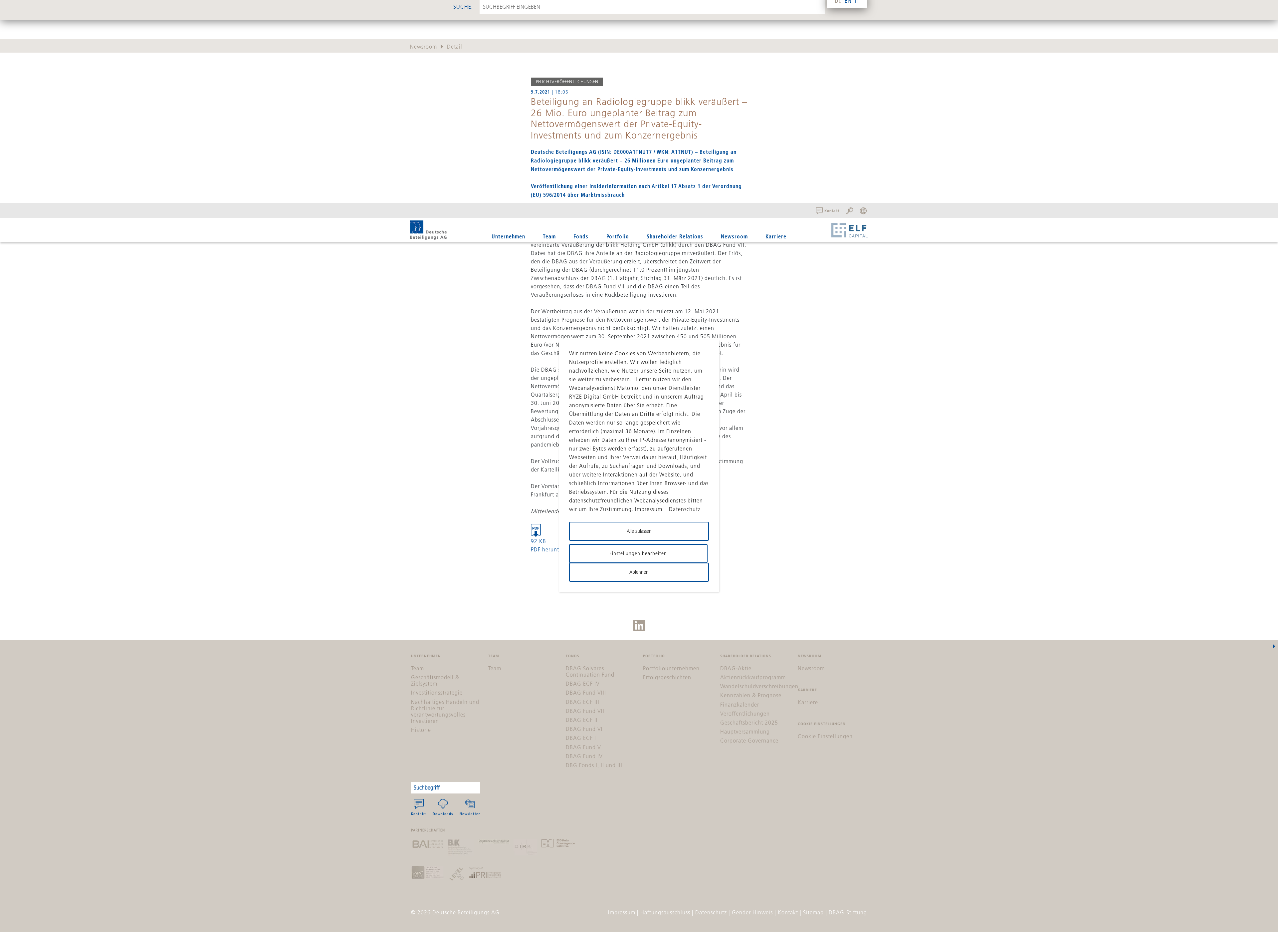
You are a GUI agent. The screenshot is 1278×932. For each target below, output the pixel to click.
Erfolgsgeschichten (667, 677)
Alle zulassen (639, 531)
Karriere (775, 236)
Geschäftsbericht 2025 (749, 722)
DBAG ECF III (582, 702)
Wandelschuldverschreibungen (759, 686)
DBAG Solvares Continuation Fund (590, 671)
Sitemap (813, 912)
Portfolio (617, 236)
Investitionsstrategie (437, 692)
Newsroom (734, 236)
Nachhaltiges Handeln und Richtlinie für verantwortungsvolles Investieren (445, 712)
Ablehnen (639, 572)
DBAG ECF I (581, 738)
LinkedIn (639, 625)
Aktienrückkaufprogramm (753, 677)
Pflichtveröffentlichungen (567, 82)
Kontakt (418, 813)
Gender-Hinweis (752, 912)
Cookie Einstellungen (825, 736)
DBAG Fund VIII (586, 692)
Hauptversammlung (745, 731)
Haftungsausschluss (665, 912)
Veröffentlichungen (745, 713)
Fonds (580, 236)
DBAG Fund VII (585, 711)
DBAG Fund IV (584, 756)
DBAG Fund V (583, 747)
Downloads (443, 813)
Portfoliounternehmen (671, 668)
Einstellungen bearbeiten (638, 553)
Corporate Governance (749, 740)
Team (549, 236)
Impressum (621, 912)
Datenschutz (711, 912)
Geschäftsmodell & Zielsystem (435, 680)
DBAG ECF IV (583, 683)
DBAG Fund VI (584, 729)
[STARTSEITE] (428, 230)
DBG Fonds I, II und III (594, 765)
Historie (421, 730)
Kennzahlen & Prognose (750, 695)
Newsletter (470, 813)
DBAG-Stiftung (848, 912)
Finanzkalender (739, 704)
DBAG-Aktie (735, 668)
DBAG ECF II (582, 720)
